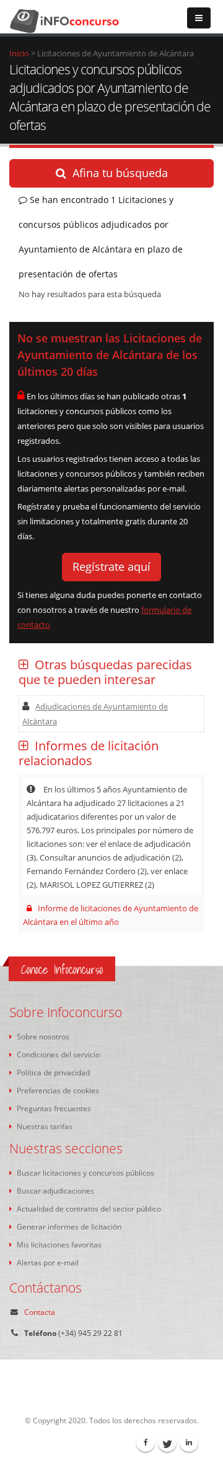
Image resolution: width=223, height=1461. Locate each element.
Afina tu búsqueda (120, 172)
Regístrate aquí (111, 566)
